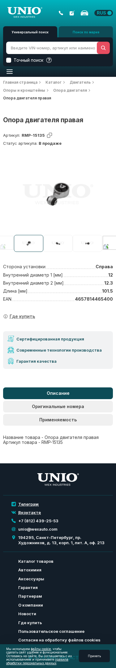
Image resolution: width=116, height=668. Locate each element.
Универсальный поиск (30, 32)
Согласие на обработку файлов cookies (59, 639)
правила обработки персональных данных (37, 661)
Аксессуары (31, 578)
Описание (58, 393)
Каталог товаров (36, 561)
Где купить (30, 622)
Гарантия (28, 587)
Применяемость (58, 419)
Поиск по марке (86, 32)
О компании (30, 605)
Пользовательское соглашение (51, 631)
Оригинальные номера (58, 406)
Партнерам (30, 596)
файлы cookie (41, 649)
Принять (94, 656)
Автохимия (29, 569)
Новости (27, 613)
